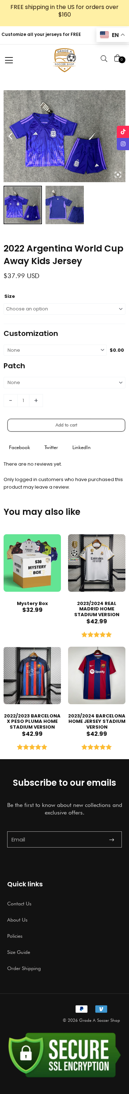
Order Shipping (24, 968)
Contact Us (19, 903)
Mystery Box (32, 603)
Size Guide (18, 952)
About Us (17, 920)
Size (9, 296)
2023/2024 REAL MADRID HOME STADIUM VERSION (96, 609)
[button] (19, 447)
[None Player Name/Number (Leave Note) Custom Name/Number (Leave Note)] (55, 350)
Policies (15, 936)
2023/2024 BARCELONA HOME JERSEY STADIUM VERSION (96, 721)
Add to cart (66, 425)
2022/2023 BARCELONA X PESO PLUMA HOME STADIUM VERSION (32, 721)
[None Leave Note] (64, 382)
